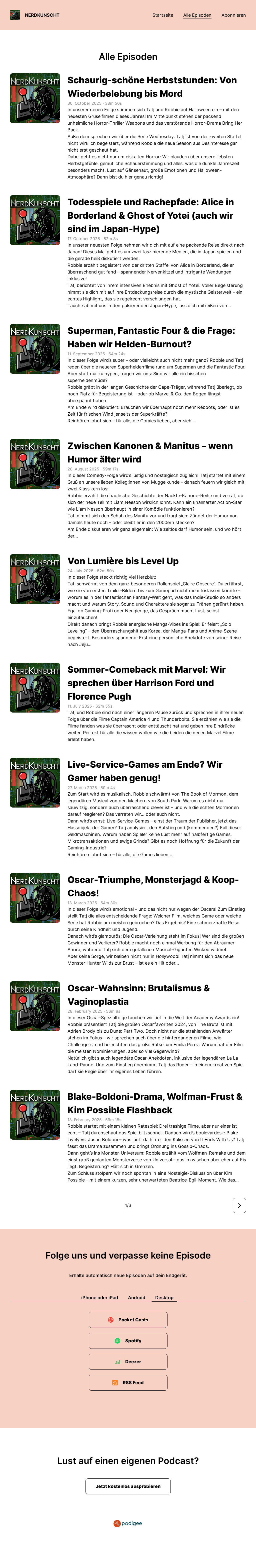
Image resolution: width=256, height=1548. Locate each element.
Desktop (164, 1297)
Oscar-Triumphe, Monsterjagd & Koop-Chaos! (153, 886)
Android (136, 1297)
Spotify (133, 1340)
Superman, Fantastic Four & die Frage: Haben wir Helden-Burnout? (151, 337)
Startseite (162, 15)
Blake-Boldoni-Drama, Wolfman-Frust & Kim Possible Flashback (155, 1103)
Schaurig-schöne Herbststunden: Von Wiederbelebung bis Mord (152, 87)
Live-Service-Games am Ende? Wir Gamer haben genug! (145, 771)
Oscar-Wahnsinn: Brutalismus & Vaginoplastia (139, 995)
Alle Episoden (197, 15)
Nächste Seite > (239, 1205)
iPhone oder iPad (99, 1297)
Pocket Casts (133, 1319)
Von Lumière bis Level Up (123, 560)
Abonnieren (234, 15)
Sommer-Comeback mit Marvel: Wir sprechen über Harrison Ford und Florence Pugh (147, 683)
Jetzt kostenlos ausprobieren (128, 1486)
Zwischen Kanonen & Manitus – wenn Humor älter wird (150, 452)
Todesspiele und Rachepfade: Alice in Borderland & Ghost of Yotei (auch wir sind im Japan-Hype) (151, 215)
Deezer (133, 1361)
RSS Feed (133, 1382)
